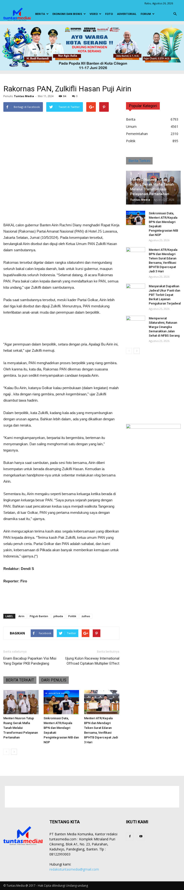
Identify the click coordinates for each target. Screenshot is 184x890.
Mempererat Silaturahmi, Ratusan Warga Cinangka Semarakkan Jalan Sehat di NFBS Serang (164, 326)
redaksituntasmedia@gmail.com (74, 869)
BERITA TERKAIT (20, 680)
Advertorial (126, 14)
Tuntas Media (24, 96)
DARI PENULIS (53, 680)
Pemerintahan (137, 133)
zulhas (85, 616)
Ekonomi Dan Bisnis (67, 14)
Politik (72, 616)
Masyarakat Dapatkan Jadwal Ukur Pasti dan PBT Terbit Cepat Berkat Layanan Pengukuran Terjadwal (165, 294)
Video (94, 14)
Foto (109, 14)
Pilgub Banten (39, 616)
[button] (175, 14)
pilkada (58, 616)
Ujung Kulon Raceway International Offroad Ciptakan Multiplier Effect (92, 661)
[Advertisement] (61, 210)
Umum (131, 126)
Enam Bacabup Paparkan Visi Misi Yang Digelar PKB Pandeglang (29, 661)
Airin (21, 616)
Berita (40, 14)
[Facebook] (130, 836)
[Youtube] (141, 836)
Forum (146, 14)
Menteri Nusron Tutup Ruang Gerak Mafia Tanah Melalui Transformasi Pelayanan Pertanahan (20, 727)
